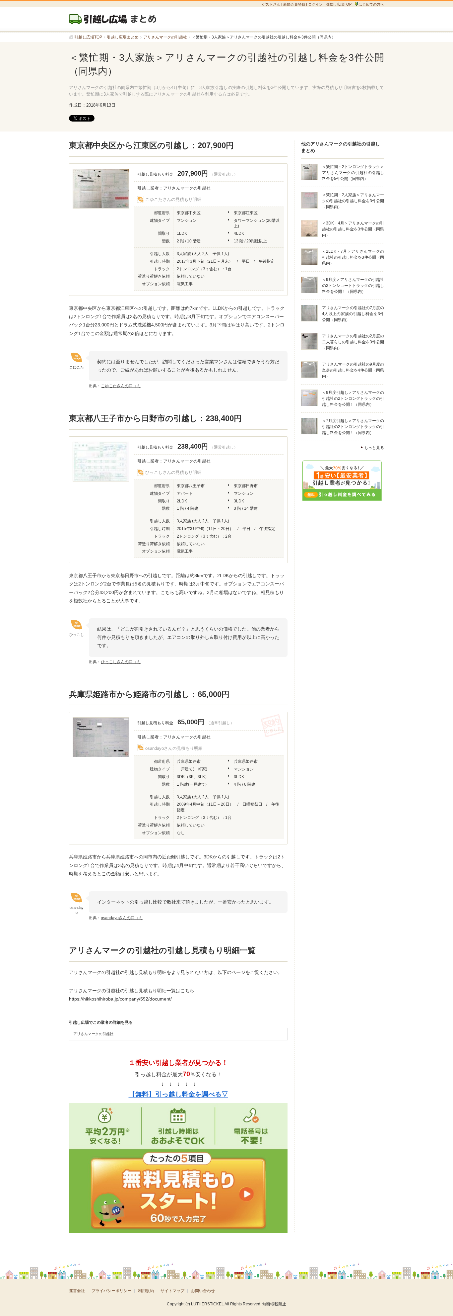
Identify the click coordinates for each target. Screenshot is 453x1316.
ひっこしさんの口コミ (121, 661)
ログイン (315, 4)
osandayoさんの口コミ (122, 918)
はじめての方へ (371, 4)
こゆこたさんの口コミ (121, 386)
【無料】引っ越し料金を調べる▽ (178, 1094)
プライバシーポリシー (111, 1290)
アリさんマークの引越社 (187, 188)
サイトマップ (172, 1290)
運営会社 (77, 1290)
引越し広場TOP (339, 4)
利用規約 (146, 1290)
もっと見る (374, 448)
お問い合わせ (203, 1290)
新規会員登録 (294, 4)
